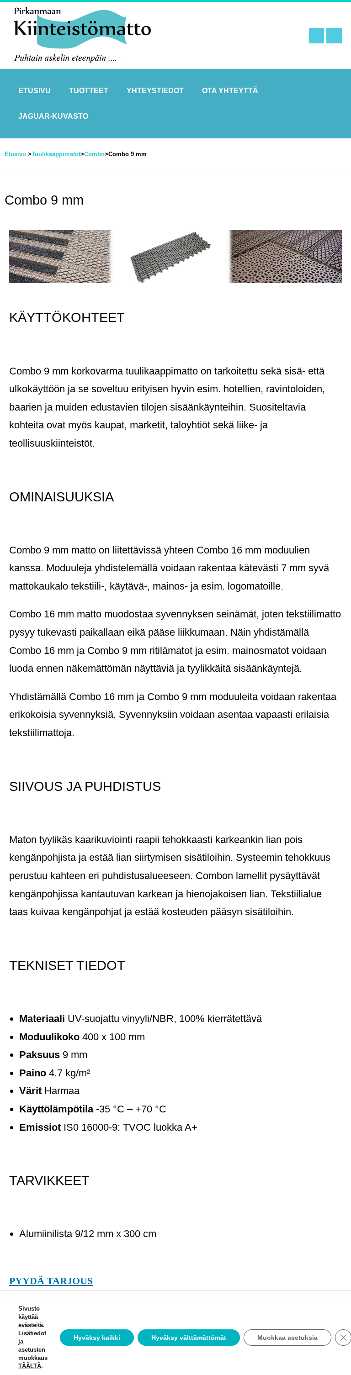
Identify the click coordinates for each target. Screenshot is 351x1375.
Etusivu (34, 91)
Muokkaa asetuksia (287, 1337)
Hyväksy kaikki (97, 1337)
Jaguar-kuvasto (53, 116)
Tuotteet (88, 91)
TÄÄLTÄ (29, 1366)
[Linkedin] (334, 35)
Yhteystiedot (155, 91)
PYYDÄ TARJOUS (51, 1281)
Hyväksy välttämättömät (188, 1337)
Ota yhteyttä (230, 91)
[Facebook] (316, 35)
